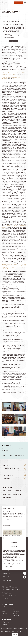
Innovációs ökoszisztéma (11, 472)
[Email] (8, 46)
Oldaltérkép (6, 570)
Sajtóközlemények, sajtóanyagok (8, 12)
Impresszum (6, 624)
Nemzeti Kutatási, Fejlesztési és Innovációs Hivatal (11, 587)
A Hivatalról (9, 11)
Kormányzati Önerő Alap (11, 468)
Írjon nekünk (6, 600)
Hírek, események (8, 475)
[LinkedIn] (18, 46)
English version (7, 580)
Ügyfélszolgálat (8, 478)
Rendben (15, 634)
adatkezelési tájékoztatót (9, 559)
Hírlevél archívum (8, 566)
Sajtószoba (16, 11)
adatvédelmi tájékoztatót (12, 560)
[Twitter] (14, 46)
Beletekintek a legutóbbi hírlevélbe (12, 564)
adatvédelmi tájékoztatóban (18, 630)
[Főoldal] (7, 3)
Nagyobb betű (6, 573)
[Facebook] (11, 46)
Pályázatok (7, 465)
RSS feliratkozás (7, 576)
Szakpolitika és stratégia (12, 491)
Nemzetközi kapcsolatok (12, 494)
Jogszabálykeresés (8, 622)
